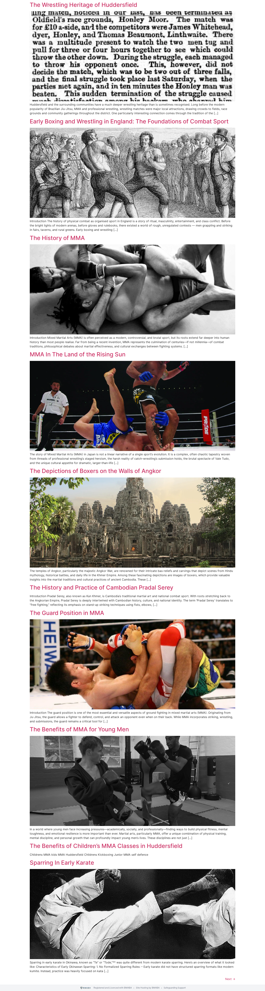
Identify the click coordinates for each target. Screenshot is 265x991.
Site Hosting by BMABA (148, 987)
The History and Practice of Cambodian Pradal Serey (101, 587)
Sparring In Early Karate (62, 862)
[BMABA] (85, 988)
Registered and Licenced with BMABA (113, 987)
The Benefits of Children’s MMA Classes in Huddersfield (106, 845)
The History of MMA (57, 237)
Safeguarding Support (175, 987)
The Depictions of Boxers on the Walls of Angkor (95, 470)
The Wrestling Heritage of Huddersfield (83, 4)
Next (230, 979)
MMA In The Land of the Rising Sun (77, 354)
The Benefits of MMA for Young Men (79, 729)
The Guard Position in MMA (67, 612)
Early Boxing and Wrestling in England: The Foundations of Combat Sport (129, 121)
